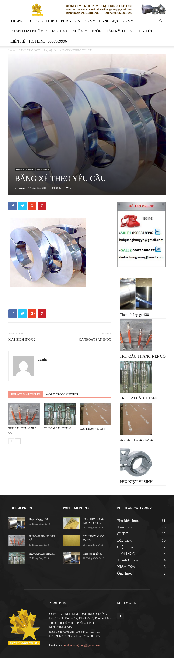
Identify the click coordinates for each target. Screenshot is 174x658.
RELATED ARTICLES (26, 394)
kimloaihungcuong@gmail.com (82, 645)
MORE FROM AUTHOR (62, 394)
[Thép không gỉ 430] (16, 523)
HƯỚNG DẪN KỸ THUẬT (112, 31)
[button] (160, 21)
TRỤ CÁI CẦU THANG (57, 428)
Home (11, 50)
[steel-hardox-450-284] (95, 414)
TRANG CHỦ (21, 21)
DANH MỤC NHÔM (67, 31)
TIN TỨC (145, 31)
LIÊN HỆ (17, 41)
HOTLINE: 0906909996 (48, 41)
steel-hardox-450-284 (92, 428)
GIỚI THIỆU (46, 21)
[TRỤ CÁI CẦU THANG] (59, 414)
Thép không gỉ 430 (134, 315)
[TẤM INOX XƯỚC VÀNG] (71, 540)
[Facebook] (120, 616)
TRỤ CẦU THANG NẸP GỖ (143, 356)
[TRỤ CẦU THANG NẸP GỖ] (24, 414)
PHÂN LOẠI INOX (76, 21)
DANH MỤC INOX (114, 21)
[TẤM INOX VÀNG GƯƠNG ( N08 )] (71, 523)
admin (22, 188)
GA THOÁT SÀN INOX (95, 339)
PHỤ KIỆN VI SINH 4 (138, 482)
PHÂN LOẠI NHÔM (27, 31)
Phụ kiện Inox (51, 50)
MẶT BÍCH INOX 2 (21, 339)
